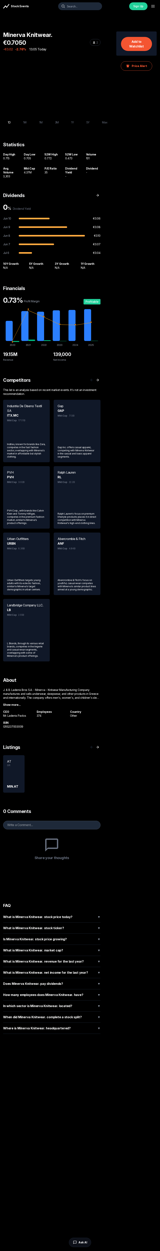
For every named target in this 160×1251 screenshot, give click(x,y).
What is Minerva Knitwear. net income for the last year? (51, 972)
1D (9, 122)
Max (104, 122)
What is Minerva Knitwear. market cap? (51, 950)
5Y (88, 122)
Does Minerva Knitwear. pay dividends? (51, 984)
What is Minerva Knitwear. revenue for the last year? (51, 961)
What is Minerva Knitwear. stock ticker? (51, 928)
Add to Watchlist (136, 44)
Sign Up (138, 6)
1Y (72, 122)
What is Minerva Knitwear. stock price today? (51, 917)
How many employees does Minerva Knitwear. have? (51, 995)
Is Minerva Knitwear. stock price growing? (51, 939)
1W (25, 122)
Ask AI (82, 1242)
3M (57, 122)
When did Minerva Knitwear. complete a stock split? (51, 1017)
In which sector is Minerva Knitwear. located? (51, 1006)
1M (41, 122)
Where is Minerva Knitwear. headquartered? (51, 1028)
